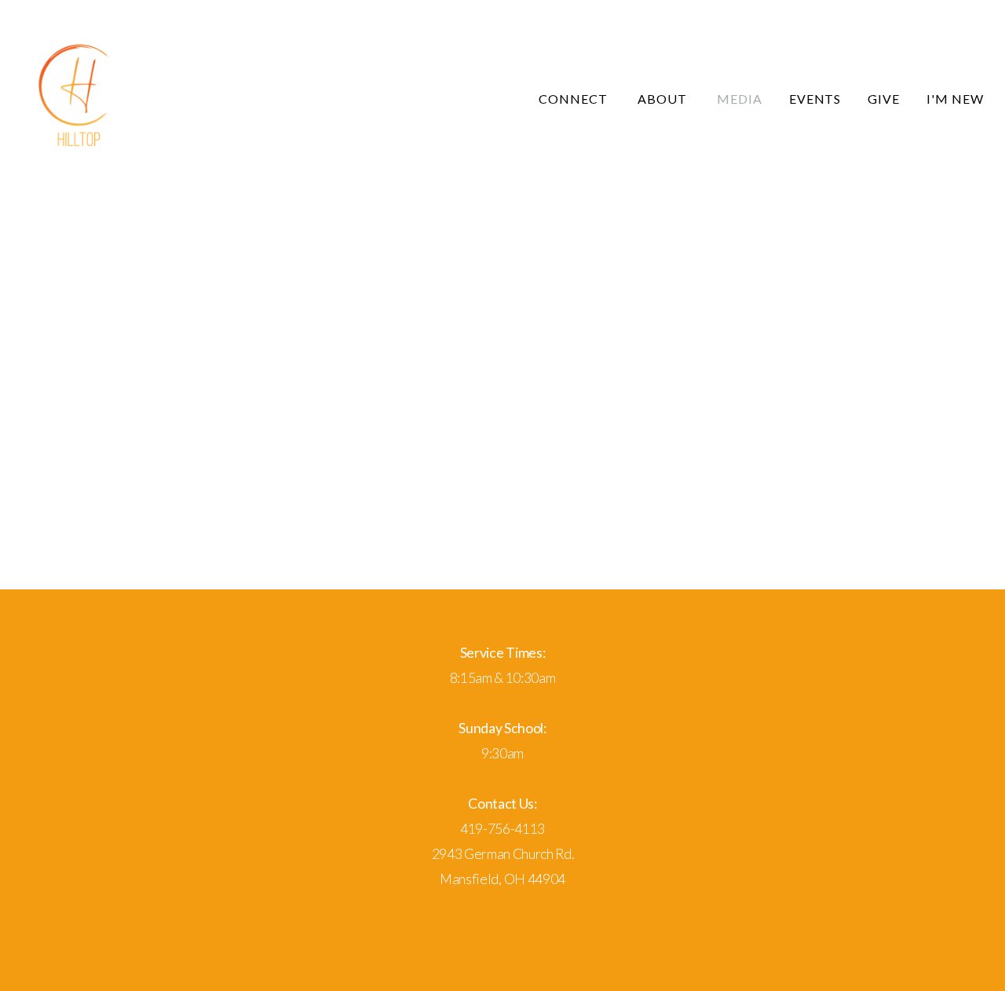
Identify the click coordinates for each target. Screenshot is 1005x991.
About (664, 98)
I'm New (955, 98)
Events (815, 98)
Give (884, 98)
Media (739, 98)
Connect (575, 98)
